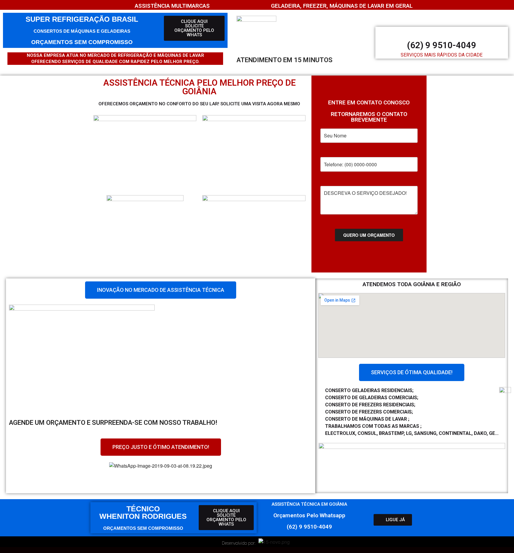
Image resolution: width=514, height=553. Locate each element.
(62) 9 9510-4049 (441, 45)
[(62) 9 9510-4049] (441, 32)
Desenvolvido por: (239, 543)
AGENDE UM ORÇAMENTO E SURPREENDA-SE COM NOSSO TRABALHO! (113, 422)
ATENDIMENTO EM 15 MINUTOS (284, 60)
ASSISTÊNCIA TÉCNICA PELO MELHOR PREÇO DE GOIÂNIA (199, 87)
